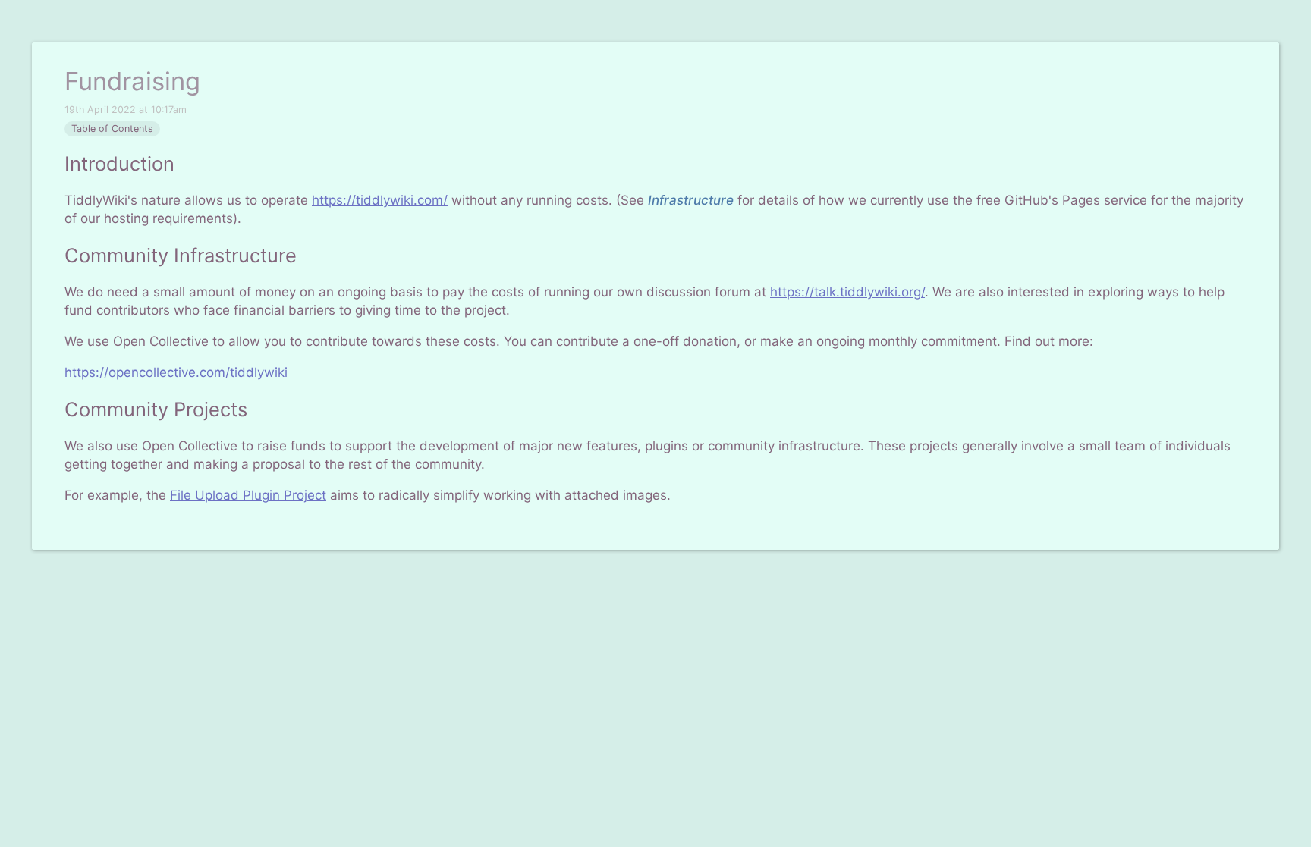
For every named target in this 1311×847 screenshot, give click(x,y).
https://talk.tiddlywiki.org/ (847, 292)
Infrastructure (691, 200)
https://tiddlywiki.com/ (380, 200)
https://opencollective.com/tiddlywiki (176, 372)
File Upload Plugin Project (248, 495)
